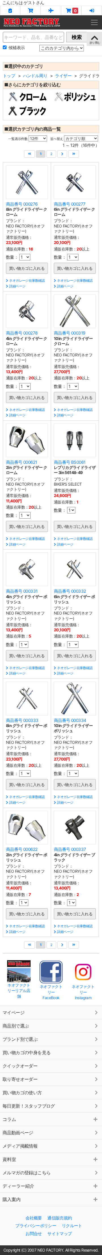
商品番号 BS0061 (69, 462)
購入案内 (12, 1199)
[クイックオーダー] (30, 10)
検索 (77, 37)
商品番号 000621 (21, 462)
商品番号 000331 (21, 591)
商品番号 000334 (70, 720)
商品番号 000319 (69, 333)
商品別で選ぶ (16, 1026)
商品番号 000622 (21, 849)
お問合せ (34, 1233)
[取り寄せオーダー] (51, 10)
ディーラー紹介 (18, 1186)
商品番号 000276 (21, 204)
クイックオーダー (20, 1066)
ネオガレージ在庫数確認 (26, 280)
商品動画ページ (18, 1132)
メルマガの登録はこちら (26, 1172)
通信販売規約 (59, 1218)
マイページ (13, 1012)
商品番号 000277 (69, 204)
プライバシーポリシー (35, 1225)
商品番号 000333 (22, 720)
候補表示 (16, 47)
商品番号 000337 (70, 849)
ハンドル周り (35, 75)
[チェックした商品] (10, 10)
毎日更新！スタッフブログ (29, 1106)
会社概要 (34, 1218)
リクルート (72, 1225)
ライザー (63, 75)
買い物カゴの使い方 (22, 1092)
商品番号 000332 (70, 591)
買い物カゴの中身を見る (26, 1052)
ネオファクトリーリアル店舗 (18, 991)
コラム (9, 1119)
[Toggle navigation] (94, 22)
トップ (9, 75)
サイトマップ (59, 1233)
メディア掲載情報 (20, 1146)
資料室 (9, 1159)
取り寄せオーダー (20, 1079)
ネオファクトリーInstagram (83, 992)
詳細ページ (17, 286)
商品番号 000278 (21, 333)
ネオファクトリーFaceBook (51, 992)
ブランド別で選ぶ (20, 1039)
